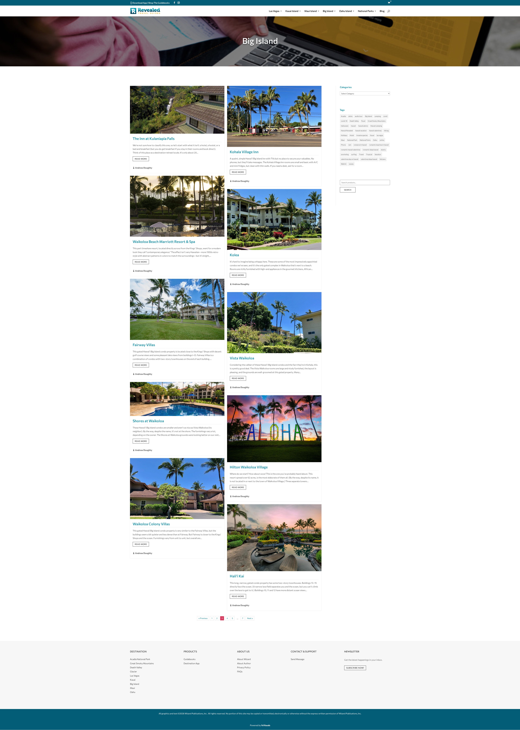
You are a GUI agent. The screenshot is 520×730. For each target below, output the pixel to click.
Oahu (375, 140)
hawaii (353, 126)
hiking (386, 130)
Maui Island (310, 11)
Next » (250, 618)
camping (378, 116)
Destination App (191, 663)
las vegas (380, 135)
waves (351, 164)
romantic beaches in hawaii (379, 145)
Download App (139, 2)
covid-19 (344, 121)
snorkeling (345, 154)
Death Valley (354, 121)
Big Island (328, 11)
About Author (244, 663)
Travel (361, 154)
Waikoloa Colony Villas (151, 524)
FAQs (239, 671)
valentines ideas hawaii (369, 159)
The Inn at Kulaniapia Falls (154, 138)
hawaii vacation (361, 130)
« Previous (203, 618)
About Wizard (244, 659)
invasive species (362, 135)
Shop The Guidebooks (159, 2)
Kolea (234, 255)
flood (363, 121)
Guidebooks (189, 659)
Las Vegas (274, 11)
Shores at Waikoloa (148, 421)
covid (385, 116)
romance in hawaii (360, 145)
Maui (343, 140)
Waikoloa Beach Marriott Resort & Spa (164, 241)
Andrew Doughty (143, 167)
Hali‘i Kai (237, 576)
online (382, 140)
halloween (344, 126)
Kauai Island (291, 11)
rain (349, 145)
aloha (350, 116)
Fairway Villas (144, 345)
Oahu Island (345, 11)
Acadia (343, 116)
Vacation (378, 154)
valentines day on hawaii (349, 159)
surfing (354, 154)
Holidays (344, 135)
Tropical (369, 154)
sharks (383, 150)
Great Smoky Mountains (376, 121)
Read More (141, 159)
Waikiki (343, 164)
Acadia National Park (140, 659)
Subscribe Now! (355, 668)
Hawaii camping (376, 126)
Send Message (297, 659)
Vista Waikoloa (242, 358)
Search (347, 190)
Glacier (133, 671)
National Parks (365, 140)
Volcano (383, 159)
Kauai (372, 135)
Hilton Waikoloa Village (249, 467)
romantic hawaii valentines (350, 150)
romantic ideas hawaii (370, 150)
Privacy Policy (244, 667)
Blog (382, 11)
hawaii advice (363, 126)
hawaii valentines (375, 130)
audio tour (359, 116)
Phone (343, 145)
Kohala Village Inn (244, 152)
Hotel (352, 135)
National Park (352, 140)
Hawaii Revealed (347, 130)
